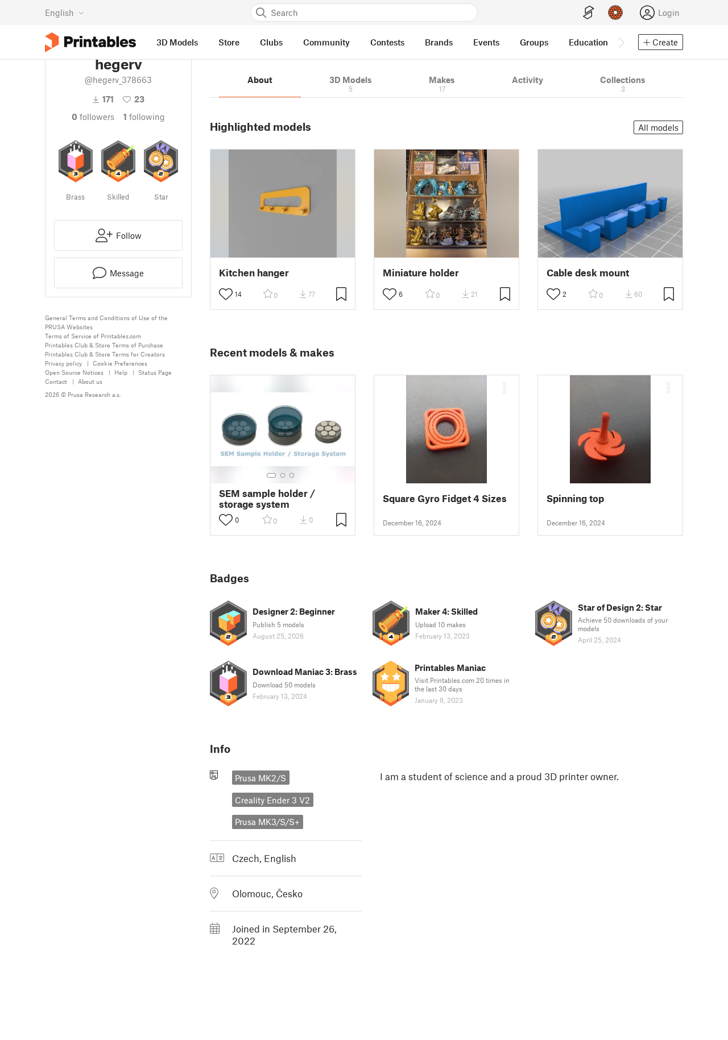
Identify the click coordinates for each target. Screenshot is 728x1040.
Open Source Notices (74, 372)
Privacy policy (63, 363)
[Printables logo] (90, 42)
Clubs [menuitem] (271, 42)
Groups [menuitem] (534, 42)
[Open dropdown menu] (504, 388)
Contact (56, 381)
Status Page (155, 372)
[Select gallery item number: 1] (271, 475)
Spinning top (575, 498)
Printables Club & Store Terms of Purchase (104, 345)
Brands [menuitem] (439, 42)
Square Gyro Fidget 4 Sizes (445, 498)
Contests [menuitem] (387, 42)
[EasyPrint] (588, 13)
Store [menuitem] (228, 42)
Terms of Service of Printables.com (93, 335)
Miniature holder (421, 272)
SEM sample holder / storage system (267, 498)
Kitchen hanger (254, 272)
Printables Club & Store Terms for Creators (105, 354)
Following (144, 116)
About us (90, 381)
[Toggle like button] (226, 294)
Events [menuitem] (486, 42)
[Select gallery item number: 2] (282, 475)
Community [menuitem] (326, 42)
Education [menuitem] (588, 42)
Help (120, 372)
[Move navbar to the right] (621, 42)
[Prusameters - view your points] (615, 12)
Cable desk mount (588, 272)
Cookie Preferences (120, 363)
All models (658, 127)
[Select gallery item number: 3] (291, 475)
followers (93, 116)
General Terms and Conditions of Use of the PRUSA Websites (106, 322)
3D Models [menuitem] (177, 42)
